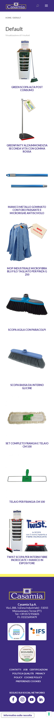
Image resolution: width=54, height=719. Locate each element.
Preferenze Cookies (28, 681)
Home (8, 18)
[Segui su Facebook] (13, 699)
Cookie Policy (33, 677)
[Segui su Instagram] (22, 699)
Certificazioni (39, 669)
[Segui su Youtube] (31, 699)
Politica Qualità (23, 673)
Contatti (15, 669)
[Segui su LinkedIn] (41, 699)
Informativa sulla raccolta (18, 715)
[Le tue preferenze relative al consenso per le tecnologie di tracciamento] (49, 714)
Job (25, 669)
